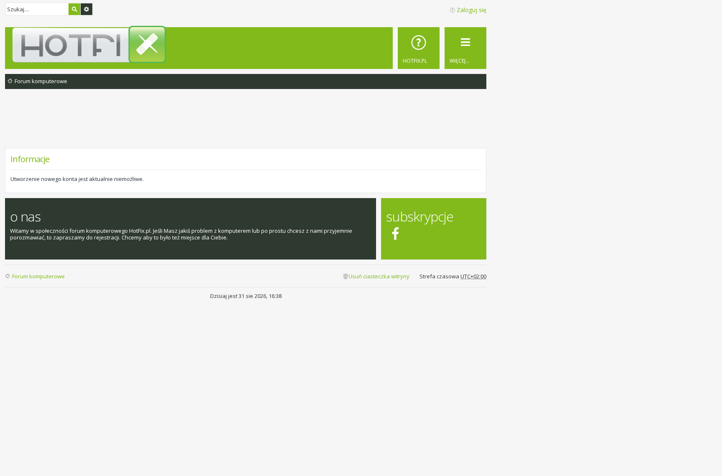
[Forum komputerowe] (247, 44)
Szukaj (74, 9)
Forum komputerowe (38, 276)
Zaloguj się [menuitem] (471, 10)
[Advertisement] (246, 125)
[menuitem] (419, 48)
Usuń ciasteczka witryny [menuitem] (378, 276)
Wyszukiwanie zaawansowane (86, 9)
